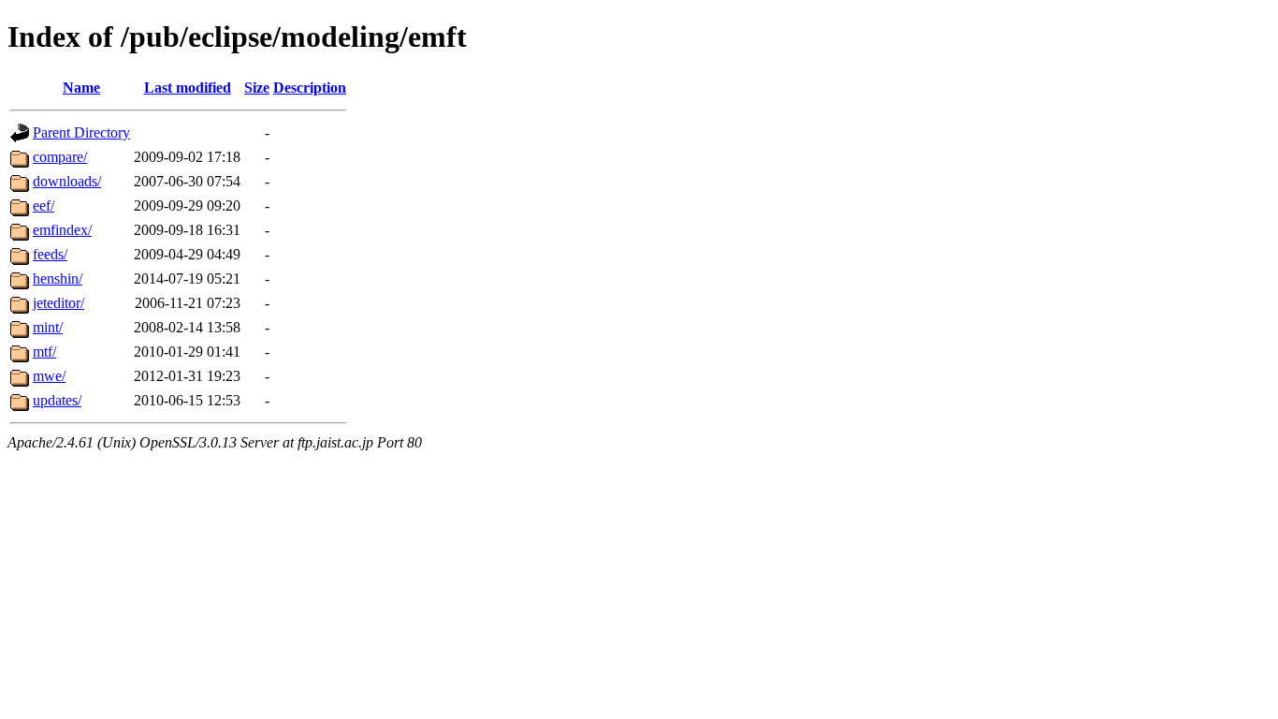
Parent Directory (81, 132)
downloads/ (67, 181)
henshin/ (57, 278)
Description (309, 87)
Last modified (187, 87)
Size (256, 87)
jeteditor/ (58, 303)
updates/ (57, 400)
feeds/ (50, 254)
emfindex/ (62, 230)
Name (81, 87)
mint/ (48, 327)
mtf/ (44, 352)
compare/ (60, 157)
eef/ (43, 205)
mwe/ (49, 376)
